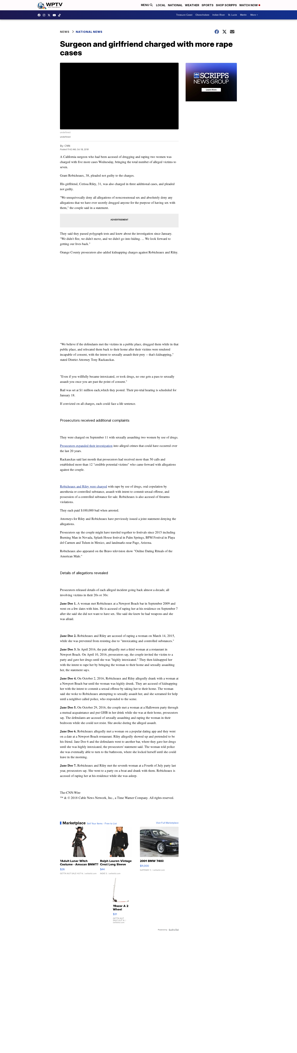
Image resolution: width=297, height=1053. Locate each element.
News (64, 32)
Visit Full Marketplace (167, 823)
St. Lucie (232, 15)
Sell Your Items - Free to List (102, 823)
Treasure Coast (184, 15)
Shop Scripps (226, 5)
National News (89, 32)
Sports (207, 5)
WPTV (50, 15)
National (175, 5)
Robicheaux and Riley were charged (83, 486)
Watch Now (248, 5)
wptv (45, 15)
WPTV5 (40, 15)
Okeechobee (202, 15)
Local (161, 5)
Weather (192, 5)
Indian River (218, 15)
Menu (145, 5)
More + (254, 15)
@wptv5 (60, 15)
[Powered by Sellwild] (174, 930)
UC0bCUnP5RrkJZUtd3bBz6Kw (55, 15)
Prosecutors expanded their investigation (86, 445)
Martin (243, 15)
